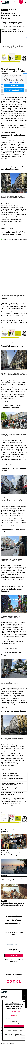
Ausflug (4, 875)
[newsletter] (20, 982)
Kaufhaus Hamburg (15, 315)
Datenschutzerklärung (14, 1035)
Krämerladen (10, 454)
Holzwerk (3, 634)
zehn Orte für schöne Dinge (11, 799)
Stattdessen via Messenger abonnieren (15, 1030)
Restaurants (4, 221)
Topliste (4, 900)
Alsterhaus (11, 396)
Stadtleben (4, 9)
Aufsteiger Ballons (7, 151)
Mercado (3, 515)
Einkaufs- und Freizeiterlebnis (8, 638)
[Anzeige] (14, 58)
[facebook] (10, 982)
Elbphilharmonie (5, 643)
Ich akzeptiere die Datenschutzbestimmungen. (14, 1022)
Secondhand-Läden (15, 214)
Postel (9, 703)
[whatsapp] (14, 982)
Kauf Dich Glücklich (15, 572)
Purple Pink (14, 697)
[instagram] (7, 982)
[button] (14, 2)
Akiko (15, 762)
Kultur (2, 1025)
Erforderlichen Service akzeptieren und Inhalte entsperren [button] (14, 90)
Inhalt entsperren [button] (14, 85)
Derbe (22, 451)
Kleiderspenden (5, 805)
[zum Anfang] (24, 999)
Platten (3, 209)
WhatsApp (16, 1008)
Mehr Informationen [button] (14, 82)
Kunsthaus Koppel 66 (6, 310)
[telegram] (17, 982)
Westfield (3, 636)
